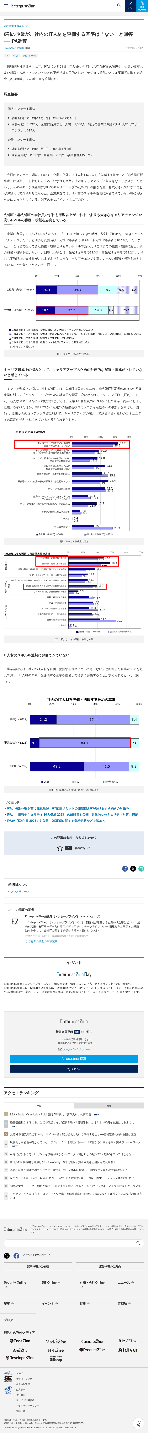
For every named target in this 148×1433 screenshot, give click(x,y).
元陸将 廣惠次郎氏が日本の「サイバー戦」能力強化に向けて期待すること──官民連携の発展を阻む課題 (73, 1134)
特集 (83, 1303)
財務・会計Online (92, 1282)
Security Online (15, 1282)
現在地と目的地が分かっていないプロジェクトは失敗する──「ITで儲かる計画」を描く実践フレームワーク (75, 1142)
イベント (48, 1303)
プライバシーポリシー (27, 1405)
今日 (39, 1105)
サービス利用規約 (25, 1400)
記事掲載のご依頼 (38, 1266)
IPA (6, 55)
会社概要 (20, 1394)
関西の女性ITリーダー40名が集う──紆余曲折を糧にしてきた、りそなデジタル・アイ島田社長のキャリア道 (75, 1186)
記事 (7, 1303)
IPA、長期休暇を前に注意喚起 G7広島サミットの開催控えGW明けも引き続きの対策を (68, 808)
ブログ (8, 1320)
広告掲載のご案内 (110, 1266)
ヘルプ (19, 1373)
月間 (109, 1105)
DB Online (49, 1282)
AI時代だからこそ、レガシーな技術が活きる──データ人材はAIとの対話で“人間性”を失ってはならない (72, 1154)
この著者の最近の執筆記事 (41, 941)
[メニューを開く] (6, 6)
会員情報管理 (23, 1384)
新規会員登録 (75, 1059)
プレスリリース (20, 891)
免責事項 (20, 1389)
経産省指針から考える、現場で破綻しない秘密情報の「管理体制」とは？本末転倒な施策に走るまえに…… (75, 1122)
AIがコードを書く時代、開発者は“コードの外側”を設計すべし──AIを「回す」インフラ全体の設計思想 (72, 1178)
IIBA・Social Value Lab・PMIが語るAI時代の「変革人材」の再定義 (50, 1114)
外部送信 (20, 1411)
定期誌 (122, 1303)
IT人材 (16, 55)
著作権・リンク (24, 1378)
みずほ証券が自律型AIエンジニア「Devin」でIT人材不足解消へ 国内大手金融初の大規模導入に (68, 1170)
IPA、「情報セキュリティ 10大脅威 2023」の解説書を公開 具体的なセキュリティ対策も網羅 (72, 814)
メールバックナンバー (76, 1049)
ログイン (76, 1068)
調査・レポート (30, 55)
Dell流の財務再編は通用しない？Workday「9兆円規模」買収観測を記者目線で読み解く (63, 1162)
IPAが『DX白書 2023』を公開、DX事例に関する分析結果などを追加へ (56, 820)
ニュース (124, 1282)
